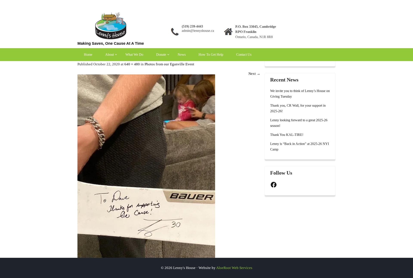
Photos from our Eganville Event (169, 64)
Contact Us (243, 54)
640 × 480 (132, 64)
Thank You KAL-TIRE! (286, 135)
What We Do (134, 54)
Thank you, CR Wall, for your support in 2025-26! (298, 108)
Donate (161, 54)
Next (254, 74)
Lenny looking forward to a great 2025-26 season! (298, 122)
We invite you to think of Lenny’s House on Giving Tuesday (300, 93)
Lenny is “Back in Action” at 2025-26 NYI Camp (299, 146)
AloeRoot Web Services (234, 268)
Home (88, 54)
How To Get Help (211, 54)
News (182, 54)
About (109, 54)
